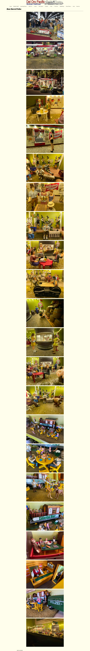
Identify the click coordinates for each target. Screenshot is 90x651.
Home (11, 6)
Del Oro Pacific (20, 650)
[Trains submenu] (53, 6)
